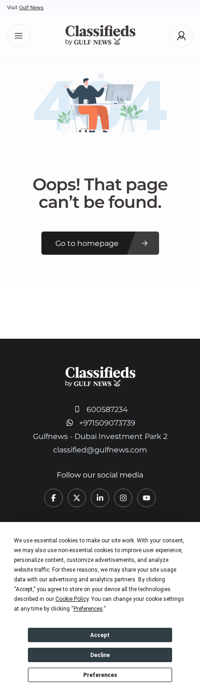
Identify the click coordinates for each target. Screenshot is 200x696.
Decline (100, 655)
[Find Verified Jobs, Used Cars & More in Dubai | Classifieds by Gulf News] (100, 36)
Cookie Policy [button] (71, 599)
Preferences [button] (88, 609)
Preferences (100, 675)
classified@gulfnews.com (100, 449)
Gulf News (31, 7)
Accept (100, 635)
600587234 (107, 409)
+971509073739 (107, 423)
